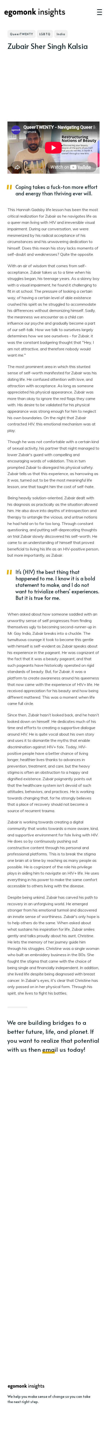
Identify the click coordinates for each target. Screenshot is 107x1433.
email (50, 1049)
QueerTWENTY (21, 34)
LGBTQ (45, 34)
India (61, 34)
